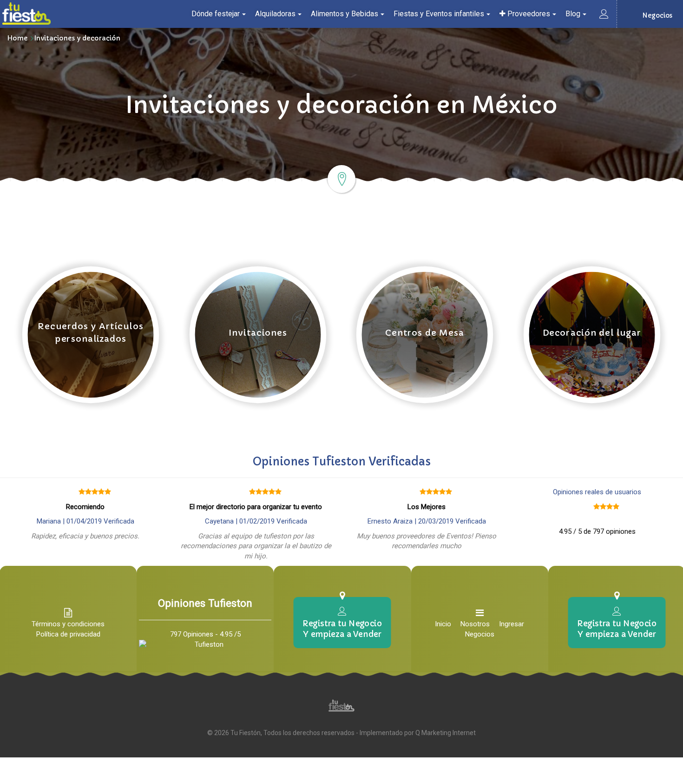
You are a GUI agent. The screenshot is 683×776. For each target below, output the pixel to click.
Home (17, 38)
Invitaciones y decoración (77, 38)
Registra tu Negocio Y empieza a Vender (342, 628)
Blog (572, 13)
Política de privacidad (68, 634)
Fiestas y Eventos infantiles (439, 13)
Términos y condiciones (68, 624)
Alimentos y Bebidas (344, 13)
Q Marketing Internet (445, 732)
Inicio (443, 624)
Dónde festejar (215, 13)
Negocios (479, 634)
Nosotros (475, 624)
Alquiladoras (275, 13)
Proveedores (528, 13)
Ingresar (511, 624)
